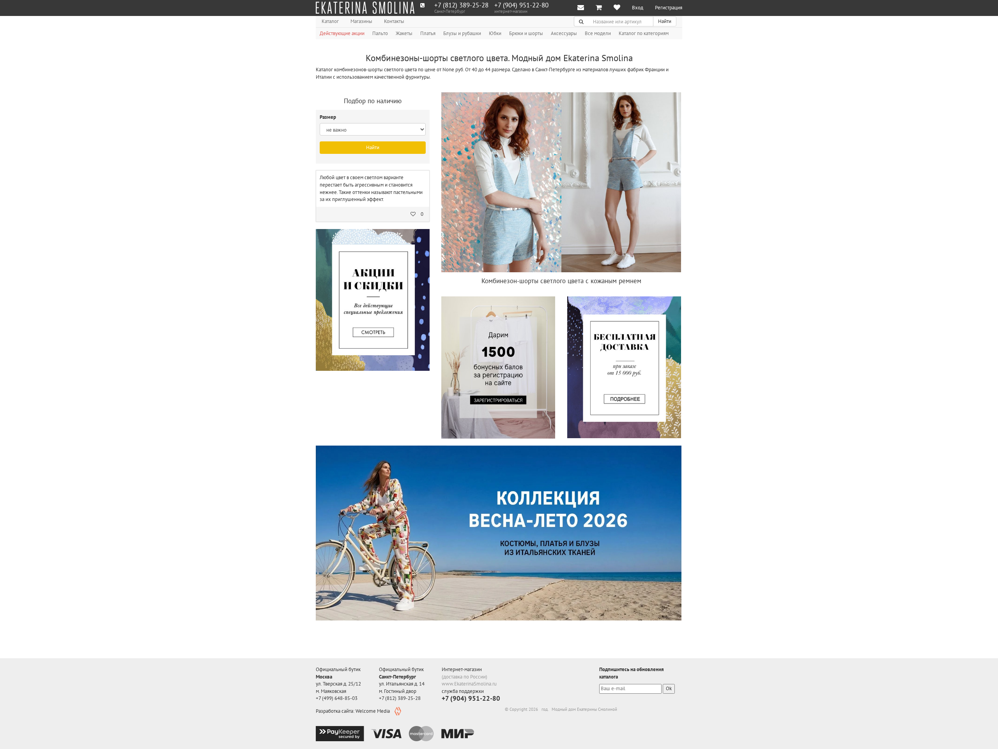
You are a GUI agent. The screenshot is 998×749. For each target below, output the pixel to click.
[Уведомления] (581, 8)
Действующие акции (342, 33)
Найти (664, 21)
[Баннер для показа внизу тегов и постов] (498, 533)
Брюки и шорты (526, 33)
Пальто (380, 33)
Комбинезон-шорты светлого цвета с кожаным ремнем (561, 281)
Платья (427, 33)
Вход (637, 7)
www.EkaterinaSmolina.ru (469, 683)
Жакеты (404, 33)
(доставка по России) (464, 676)
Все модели (598, 33)
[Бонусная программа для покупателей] (498, 367)
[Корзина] (599, 8)
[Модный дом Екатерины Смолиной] (365, 8)
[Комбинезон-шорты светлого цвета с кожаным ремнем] (561, 182)
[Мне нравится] (617, 8)
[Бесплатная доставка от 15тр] (624, 367)
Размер (328, 117)
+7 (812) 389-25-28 (461, 5)
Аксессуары (564, 33)
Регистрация (668, 7)
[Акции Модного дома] (373, 300)
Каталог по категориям (644, 33)
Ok (669, 688)
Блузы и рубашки (462, 33)
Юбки (495, 33)
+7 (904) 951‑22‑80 (521, 5)
